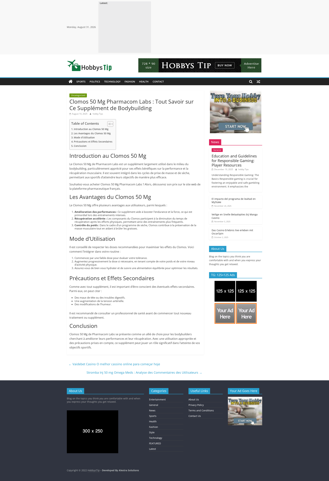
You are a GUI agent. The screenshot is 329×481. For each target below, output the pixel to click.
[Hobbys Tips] (70, 81)
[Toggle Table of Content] (108, 124)
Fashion (130, 81)
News (152, 410)
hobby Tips (98, 113)
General (217, 150)
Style (152, 432)
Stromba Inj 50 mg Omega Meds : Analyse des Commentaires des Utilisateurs (144, 372)
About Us (193, 399)
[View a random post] (258, 81)
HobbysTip (94, 470)
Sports (81, 81)
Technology (112, 81)
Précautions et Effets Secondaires (93, 141)
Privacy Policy (196, 405)
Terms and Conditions (201, 410)
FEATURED (155, 443)
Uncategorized (78, 95)
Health (144, 81)
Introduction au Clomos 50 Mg (91, 129)
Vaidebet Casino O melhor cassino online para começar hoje (114, 364)
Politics (95, 81)
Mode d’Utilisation (84, 137)
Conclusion (80, 145)
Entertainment (157, 399)
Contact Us (194, 416)
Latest (152, 448)
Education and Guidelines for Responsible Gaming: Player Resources (234, 160)
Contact (158, 81)
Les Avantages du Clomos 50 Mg (92, 133)
